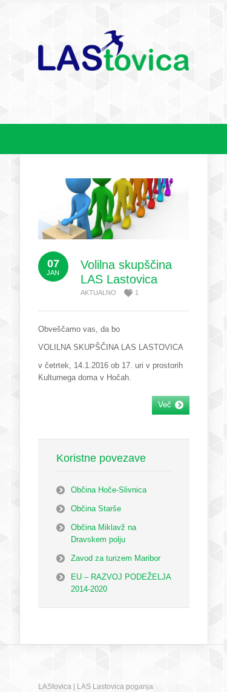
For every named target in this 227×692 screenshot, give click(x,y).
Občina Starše (96, 508)
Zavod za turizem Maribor (115, 558)
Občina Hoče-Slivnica (108, 489)
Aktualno (98, 292)
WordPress (173, 686)
